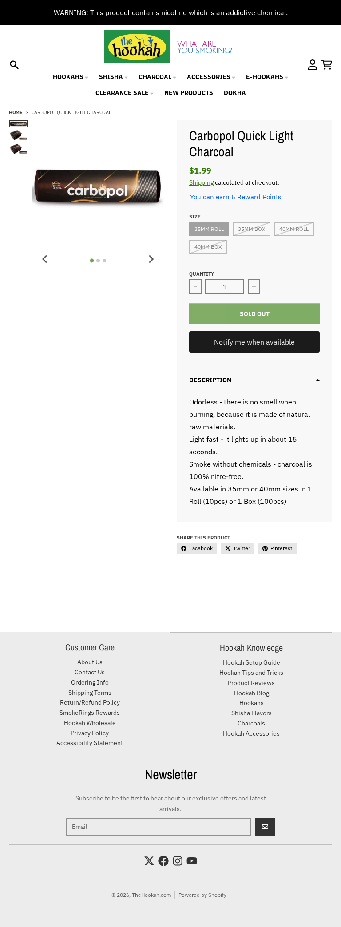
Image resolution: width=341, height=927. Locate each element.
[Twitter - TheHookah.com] (149, 861)
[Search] (14, 64)
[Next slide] (151, 259)
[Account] (312, 64)
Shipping (201, 182)
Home (16, 112)
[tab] (92, 260)
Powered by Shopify (202, 894)
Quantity (201, 274)
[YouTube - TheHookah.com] (191, 861)
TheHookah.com (151, 894)
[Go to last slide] (45, 259)
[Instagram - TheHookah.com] (177, 861)
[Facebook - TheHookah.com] (163, 861)
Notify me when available (254, 341)
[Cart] (326, 64)
